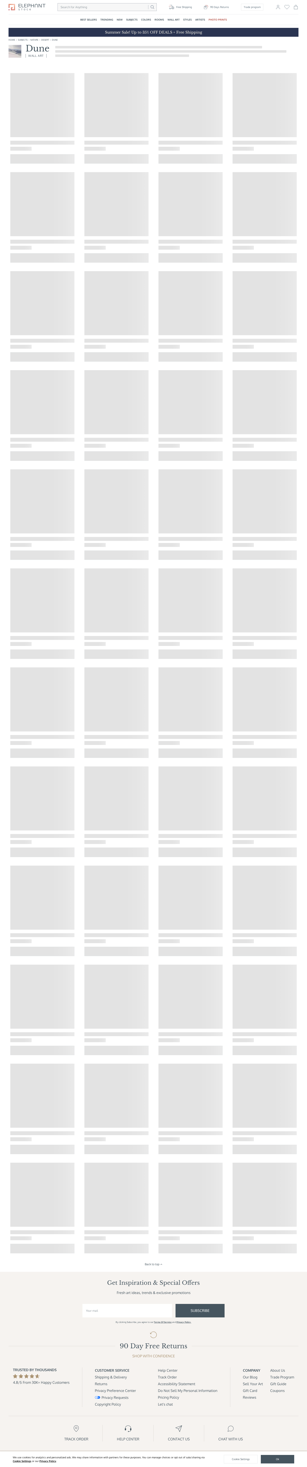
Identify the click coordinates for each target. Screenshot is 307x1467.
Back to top (152, 1264)
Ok (277, 1459)
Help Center (167, 1370)
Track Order (167, 1377)
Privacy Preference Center (115, 1390)
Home (12, 40)
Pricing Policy (168, 1397)
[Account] (278, 8)
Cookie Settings (22, 1461)
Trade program (252, 7)
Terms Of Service (163, 1322)
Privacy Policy (47, 1461)
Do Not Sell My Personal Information (187, 1390)
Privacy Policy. (183, 1322)
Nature (34, 40)
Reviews (249, 1397)
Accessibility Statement (176, 1383)
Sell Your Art (253, 1383)
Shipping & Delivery (111, 1377)
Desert (45, 40)
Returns (101, 1383)
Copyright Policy (108, 1404)
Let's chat (165, 1404)
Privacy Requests (115, 1397)
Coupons (277, 1390)
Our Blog (250, 1377)
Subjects (23, 40)
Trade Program (282, 1377)
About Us (277, 1370)
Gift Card (250, 1390)
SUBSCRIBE (200, 1310)
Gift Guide (278, 1383)
